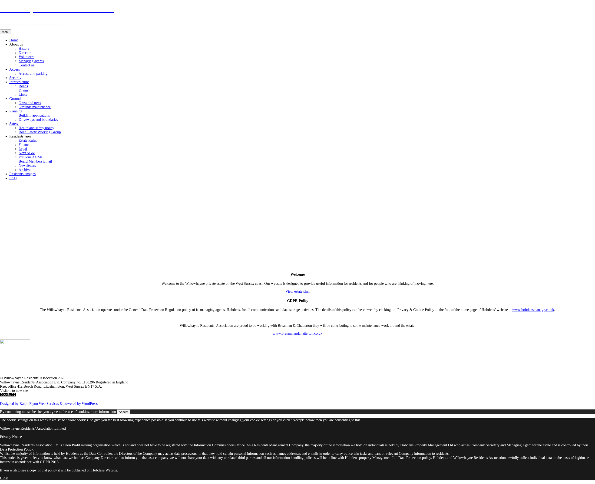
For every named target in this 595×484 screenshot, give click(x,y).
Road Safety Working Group (40, 132)
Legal (23, 149)
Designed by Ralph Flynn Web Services (29, 404)
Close (4, 478)
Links (23, 94)
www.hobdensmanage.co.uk (533, 310)
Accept (123, 412)
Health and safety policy (36, 128)
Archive (24, 170)
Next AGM (27, 153)
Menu (5, 32)
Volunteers (26, 57)
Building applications (34, 115)
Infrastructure (19, 82)
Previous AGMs (30, 157)
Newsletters (27, 165)
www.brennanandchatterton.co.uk (297, 333)
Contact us (26, 65)
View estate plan (297, 291)
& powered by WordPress (79, 404)
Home (13, 40)
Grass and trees (30, 103)
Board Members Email (35, 161)
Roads (23, 86)
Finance (24, 145)
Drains (23, 90)
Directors (25, 53)
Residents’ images (22, 174)
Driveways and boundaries (38, 119)
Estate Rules (28, 140)
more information (103, 412)
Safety (14, 124)
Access (14, 69)
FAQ (13, 178)
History (24, 48)
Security (15, 78)
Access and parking (33, 73)
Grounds (15, 99)
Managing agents (31, 61)
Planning (15, 111)
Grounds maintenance (35, 107)
